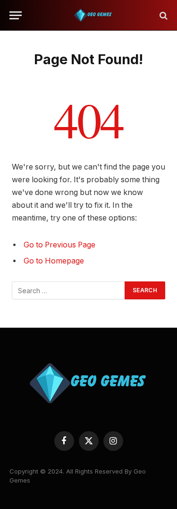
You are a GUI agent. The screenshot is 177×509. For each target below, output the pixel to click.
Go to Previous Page (59, 244)
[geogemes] (93, 15)
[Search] (163, 15)
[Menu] (15, 15)
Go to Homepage (54, 260)
